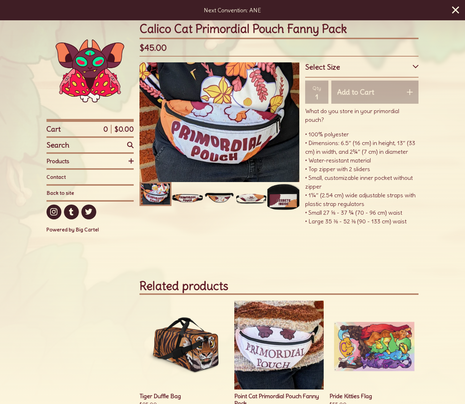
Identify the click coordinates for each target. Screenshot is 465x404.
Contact (56, 177)
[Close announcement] (455, 10)
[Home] (90, 69)
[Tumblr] (71, 212)
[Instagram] (53, 212)
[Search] (130, 145)
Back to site (60, 193)
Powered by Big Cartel (72, 229)
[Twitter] (88, 212)
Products (57, 161)
